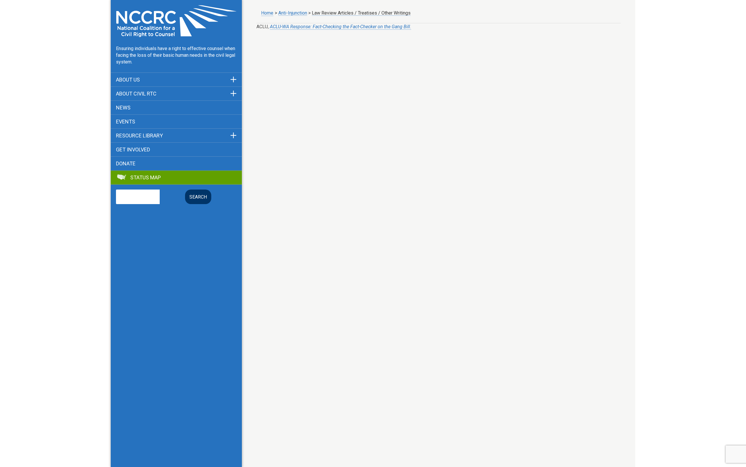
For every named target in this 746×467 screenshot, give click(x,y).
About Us (128, 80)
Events (125, 122)
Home (267, 13)
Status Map (145, 178)
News (123, 108)
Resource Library (139, 136)
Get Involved (133, 150)
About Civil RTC (136, 94)
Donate (126, 164)
